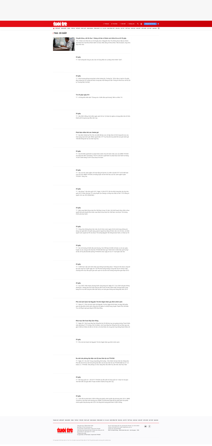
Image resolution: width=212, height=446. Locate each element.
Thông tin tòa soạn (81, 433)
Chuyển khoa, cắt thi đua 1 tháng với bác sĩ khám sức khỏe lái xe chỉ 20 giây (101, 38)
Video (68, 28)
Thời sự (73, 28)
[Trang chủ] (53, 28)
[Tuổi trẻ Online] (65, 430)
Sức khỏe (143, 28)
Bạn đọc (155, 28)
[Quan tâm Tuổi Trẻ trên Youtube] (145, 426)
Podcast (107, 23)
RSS (138, 430)
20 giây (78, 57)
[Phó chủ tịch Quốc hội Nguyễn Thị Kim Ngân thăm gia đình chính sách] (64, 307)
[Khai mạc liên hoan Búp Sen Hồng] (64, 326)
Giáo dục (133, 28)
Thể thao (127, 28)
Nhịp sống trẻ (111, 28)
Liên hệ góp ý (133, 430)
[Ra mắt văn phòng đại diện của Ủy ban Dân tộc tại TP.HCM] (64, 364)
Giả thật (149, 28)
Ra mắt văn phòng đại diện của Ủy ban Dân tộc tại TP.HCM (95, 358)
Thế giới (78, 28)
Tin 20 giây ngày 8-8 (82, 95)
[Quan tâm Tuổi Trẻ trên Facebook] (149, 426)
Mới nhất (57, 28)
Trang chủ (56, 420)
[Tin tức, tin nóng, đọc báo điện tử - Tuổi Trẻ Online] (60, 23)
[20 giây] (64, 63)
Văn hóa (117, 28)
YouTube (115, 23)
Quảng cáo (131, 23)
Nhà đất (138, 28)
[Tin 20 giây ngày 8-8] (64, 100)
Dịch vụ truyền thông (113, 430)
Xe (101, 28)
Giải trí (122, 28)
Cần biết (123, 23)
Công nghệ (97, 28)
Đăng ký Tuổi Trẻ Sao (150, 23)
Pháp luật (83, 28)
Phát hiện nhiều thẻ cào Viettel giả (87, 132)
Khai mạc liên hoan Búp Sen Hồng (87, 321)
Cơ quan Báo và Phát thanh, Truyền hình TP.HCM (88, 434)
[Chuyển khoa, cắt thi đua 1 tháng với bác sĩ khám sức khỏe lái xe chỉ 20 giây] (64, 44)
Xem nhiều (63, 28)
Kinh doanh (90, 28)
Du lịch (104, 28)
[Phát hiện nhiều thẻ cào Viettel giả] (64, 138)
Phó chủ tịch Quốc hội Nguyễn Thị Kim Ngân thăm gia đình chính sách (99, 302)
